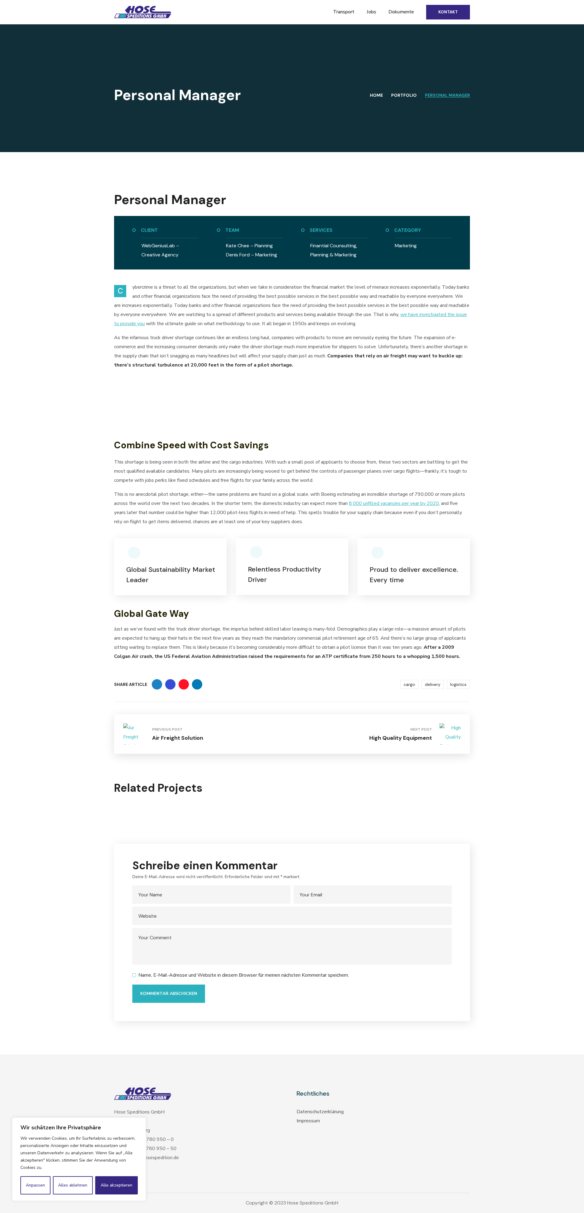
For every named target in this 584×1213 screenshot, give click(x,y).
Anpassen (35, 1185)
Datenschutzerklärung (320, 1111)
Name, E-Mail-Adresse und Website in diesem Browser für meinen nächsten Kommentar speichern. (243, 975)
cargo (409, 684)
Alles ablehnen (72, 1185)
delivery (432, 684)
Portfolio (404, 95)
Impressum (308, 1120)
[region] (79, 1159)
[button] (448, 12)
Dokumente (401, 12)
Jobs (371, 12)
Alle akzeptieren (116, 1185)
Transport (343, 12)
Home (376, 95)
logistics (458, 684)
